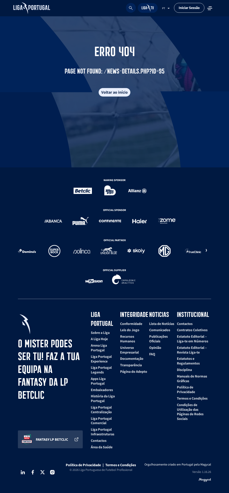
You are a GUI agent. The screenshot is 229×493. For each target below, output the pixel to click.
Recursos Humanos (127, 338)
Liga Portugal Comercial (101, 420)
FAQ (152, 354)
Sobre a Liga (100, 332)
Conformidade (131, 323)
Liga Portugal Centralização (101, 409)
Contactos (98, 440)
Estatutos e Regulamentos (188, 360)
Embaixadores (102, 390)
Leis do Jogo (129, 330)
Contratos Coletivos (192, 330)
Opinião (155, 347)
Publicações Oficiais (158, 338)
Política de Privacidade (186, 389)
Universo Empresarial (129, 349)
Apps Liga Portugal (98, 381)
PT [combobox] (163, 8)
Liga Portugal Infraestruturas (102, 431)
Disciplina (184, 369)
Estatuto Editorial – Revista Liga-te (192, 349)
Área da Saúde (101, 447)
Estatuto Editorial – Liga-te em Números (192, 338)
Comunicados (159, 330)
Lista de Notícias (161, 323)
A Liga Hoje (99, 339)
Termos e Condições (192, 398)
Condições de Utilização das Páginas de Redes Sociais (190, 411)
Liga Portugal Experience (101, 358)
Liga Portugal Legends (101, 369)
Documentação (131, 358)
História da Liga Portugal (103, 398)
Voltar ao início (114, 92)
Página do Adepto (133, 371)
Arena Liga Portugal (99, 347)
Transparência (131, 365)
